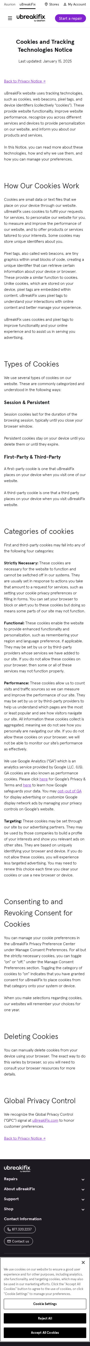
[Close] (83, 1262)
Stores (54, 4)
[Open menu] (10, 18)
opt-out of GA (70, 790)
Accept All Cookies (45, 1332)
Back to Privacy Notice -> (25, 81)
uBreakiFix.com (45, 1120)
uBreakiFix (28, 4)
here (44, 778)
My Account (77, 4)
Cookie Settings (45, 1304)
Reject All (45, 1318)
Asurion (10, 4)
